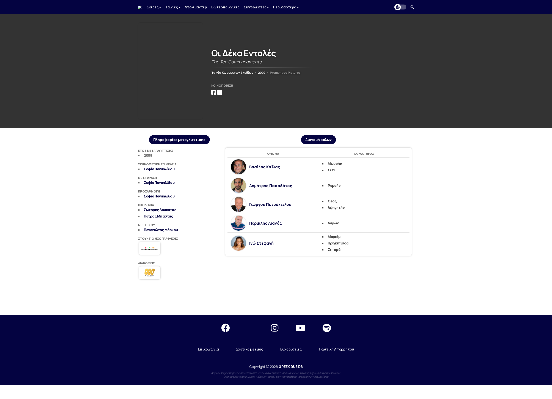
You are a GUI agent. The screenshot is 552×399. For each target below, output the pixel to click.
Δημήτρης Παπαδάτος (270, 185)
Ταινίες (172, 7)
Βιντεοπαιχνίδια (225, 7)
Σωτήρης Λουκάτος (160, 209)
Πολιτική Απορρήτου (336, 349)
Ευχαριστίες (291, 349)
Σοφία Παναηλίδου (159, 169)
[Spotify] (327, 328)
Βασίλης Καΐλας (264, 166)
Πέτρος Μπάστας (158, 216)
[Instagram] (274, 328)
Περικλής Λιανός (265, 223)
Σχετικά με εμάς (249, 349)
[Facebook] (225, 328)
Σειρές (153, 7)
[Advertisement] (276, 300)
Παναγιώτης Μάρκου (161, 229)
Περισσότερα (285, 7)
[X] (250, 328)
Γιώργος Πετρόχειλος (270, 204)
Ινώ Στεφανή (261, 243)
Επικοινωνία (208, 349)
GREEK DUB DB (291, 366)
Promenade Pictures (285, 72)
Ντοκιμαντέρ (196, 7)
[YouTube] (300, 328)
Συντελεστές (255, 7)
